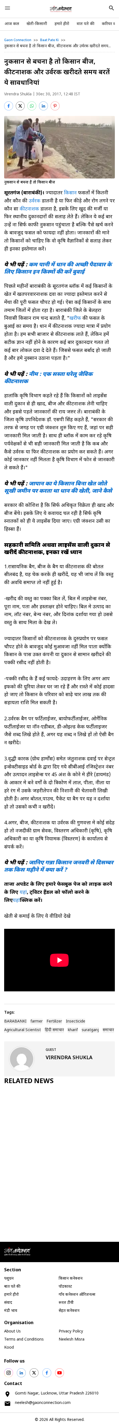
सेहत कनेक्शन (69, 1311)
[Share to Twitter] (20, 105)
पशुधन (9, 1278)
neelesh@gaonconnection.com (43, 1403)
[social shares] (8, 1372)
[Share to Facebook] (8, 105)
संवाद (8, 1303)
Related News (29, 1081)
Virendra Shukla (18, 94)
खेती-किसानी (37, 24)
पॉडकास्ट (65, 1286)
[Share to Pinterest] (55, 105)
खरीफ (75, 318)
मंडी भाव (10, 1311)
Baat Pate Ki (49, 40)
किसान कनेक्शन (70, 1278)
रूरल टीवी (66, 1303)
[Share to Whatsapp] (31, 105)
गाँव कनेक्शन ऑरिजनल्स (77, 1294)
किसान (70, 193)
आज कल (11, 24)
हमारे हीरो (62, 24)
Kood (9, 1347)
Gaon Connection (17, 40)
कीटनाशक (29, 209)
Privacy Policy (71, 1331)
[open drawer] (7, 8)
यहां (23, 892)
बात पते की (85, 24)
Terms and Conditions (24, 1339)
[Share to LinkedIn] (43, 105)
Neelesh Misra (71, 1339)
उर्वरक (34, 201)
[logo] (61, 9)
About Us (12, 1331)
